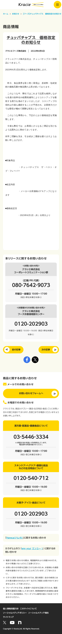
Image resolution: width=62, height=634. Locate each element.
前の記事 (16, 350)
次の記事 (46, 350)
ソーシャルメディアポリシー (15, 613)
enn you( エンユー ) (32, 548)
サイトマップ (8, 617)
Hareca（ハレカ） (14, 538)
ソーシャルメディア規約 (38, 613)
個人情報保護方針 (11, 609)
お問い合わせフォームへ (31, 393)
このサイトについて (28, 609)
